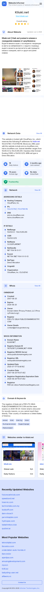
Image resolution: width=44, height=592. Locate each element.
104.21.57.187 (12, 209)
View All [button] (39, 133)
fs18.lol (5, 569)
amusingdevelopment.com (13, 561)
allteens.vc (6, 576)
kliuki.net (36, 141)
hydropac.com (8, 521)
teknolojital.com (9, 542)
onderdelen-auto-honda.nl (13, 550)
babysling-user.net (10, 572)
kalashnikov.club (9, 525)
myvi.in (5, 565)
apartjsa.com (7, 557)
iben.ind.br (6, 554)
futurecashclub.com (11, 495)
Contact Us (22, 582)
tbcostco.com (8, 546)
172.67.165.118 (23, 209)
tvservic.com (7, 502)
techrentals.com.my (10, 506)
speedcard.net (8, 498)
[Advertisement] (22, 61)
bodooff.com (7, 510)
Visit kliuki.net (22, 16)
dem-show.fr (7, 513)
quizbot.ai (6, 528)
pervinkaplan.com (10, 517)
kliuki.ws (8, 464)
